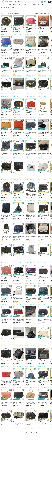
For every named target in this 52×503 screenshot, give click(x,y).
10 (38, 432)
